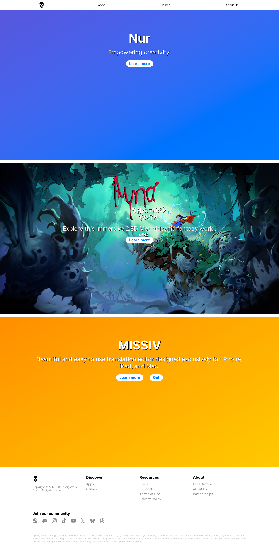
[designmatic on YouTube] (73, 521)
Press (144, 484)
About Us (231, 5)
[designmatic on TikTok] (64, 521)
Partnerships (203, 494)
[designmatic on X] (83, 521)
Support (146, 489)
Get (156, 377)
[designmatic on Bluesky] (92, 521)
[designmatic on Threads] (102, 521)
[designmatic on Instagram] (54, 521)
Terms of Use (150, 494)
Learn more (139, 63)
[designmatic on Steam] (35, 521)
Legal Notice (202, 484)
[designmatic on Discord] (44, 521)
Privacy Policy (150, 499)
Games (165, 5)
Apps (101, 5)
